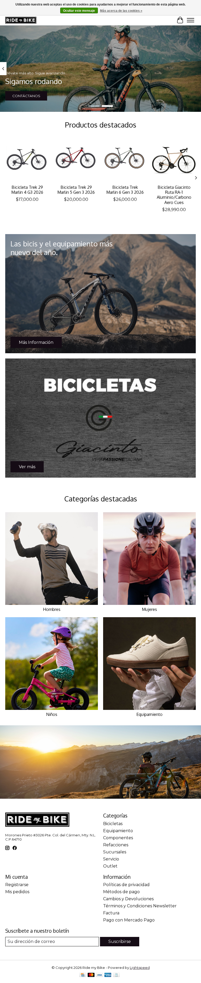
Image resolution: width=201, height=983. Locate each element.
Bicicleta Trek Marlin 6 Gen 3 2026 (125, 190)
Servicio (111, 859)
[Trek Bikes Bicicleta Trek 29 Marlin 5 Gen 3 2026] (76, 160)
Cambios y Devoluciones (128, 898)
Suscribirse (119, 941)
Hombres (51, 609)
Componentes (118, 837)
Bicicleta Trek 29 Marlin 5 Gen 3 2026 (76, 190)
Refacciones (115, 844)
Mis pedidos (17, 891)
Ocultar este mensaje (79, 11)
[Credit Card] (82, 975)
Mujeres (149, 609)
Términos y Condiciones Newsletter (140, 905)
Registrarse (17, 884)
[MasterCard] (91, 975)
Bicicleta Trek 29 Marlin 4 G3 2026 (27, 190)
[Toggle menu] (190, 20)
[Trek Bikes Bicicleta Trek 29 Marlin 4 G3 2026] (27, 160)
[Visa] (99, 975)
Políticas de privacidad (126, 884)
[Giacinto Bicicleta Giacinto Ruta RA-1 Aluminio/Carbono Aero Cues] (174, 160)
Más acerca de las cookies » (121, 11)
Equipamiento (149, 714)
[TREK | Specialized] (20, 20)
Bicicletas (112, 823)
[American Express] (107, 975)
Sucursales (114, 851)
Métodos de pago (121, 891)
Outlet (110, 866)
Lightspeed (140, 967)
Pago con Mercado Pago (129, 920)
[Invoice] (116, 975)
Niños (51, 714)
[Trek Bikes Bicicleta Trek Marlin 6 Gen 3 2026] (125, 160)
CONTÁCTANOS (26, 96)
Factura (111, 912)
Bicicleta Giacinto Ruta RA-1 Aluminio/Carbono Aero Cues (174, 195)
